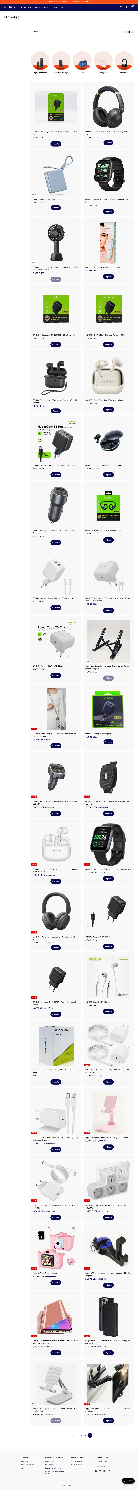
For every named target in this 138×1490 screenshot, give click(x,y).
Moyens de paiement (28, 1465)
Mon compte (50, 1461)
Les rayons (24, 7)
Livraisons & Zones (27, 1461)
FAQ (22, 1468)
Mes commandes (51, 1465)
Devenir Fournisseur (78, 1461)
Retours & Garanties (53, 1468)
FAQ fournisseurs (76, 1465)
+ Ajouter (56, 144)
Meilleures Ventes (42, 7)
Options (108, 142)
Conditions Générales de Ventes (54, 1472)
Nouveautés (58, 7)
